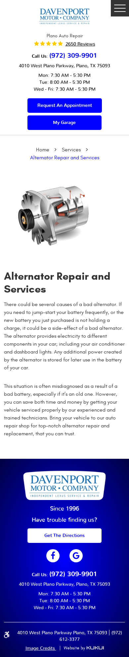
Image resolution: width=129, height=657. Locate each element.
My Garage (64, 122)
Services (71, 150)
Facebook (53, 555)
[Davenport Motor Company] (64, 15)
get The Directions (64, 535)
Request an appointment (64, 105)
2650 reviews (80, 44)
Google (76, 555)
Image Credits (40, 648)
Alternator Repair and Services (64, 158)
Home (42, 150)
